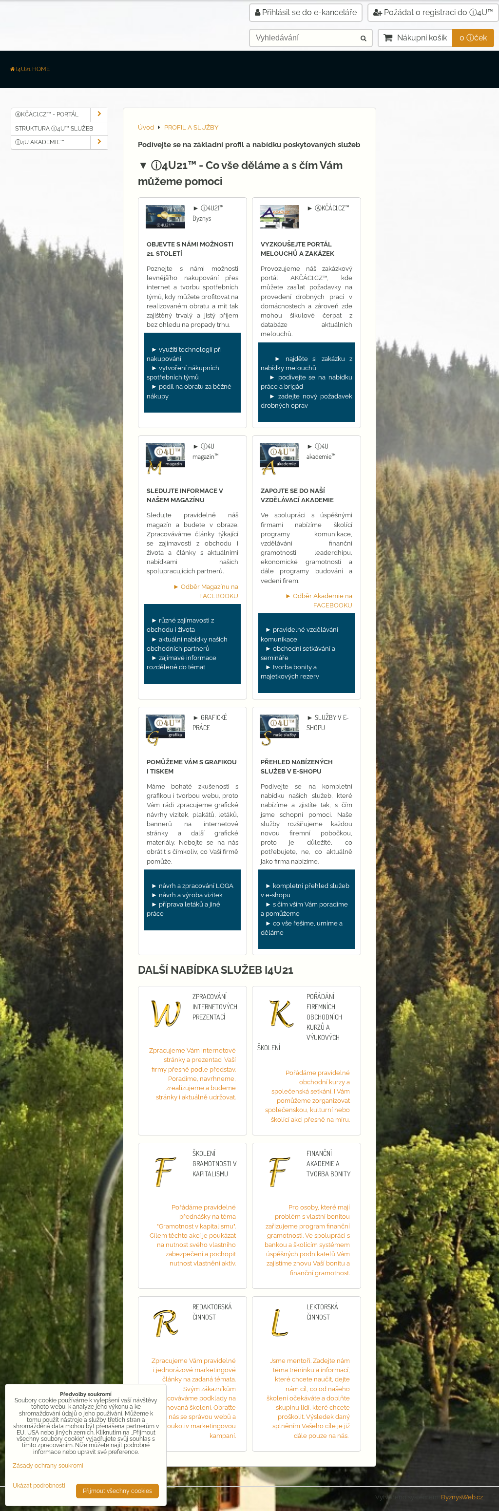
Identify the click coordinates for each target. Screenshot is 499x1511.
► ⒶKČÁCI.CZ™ (328, 208)
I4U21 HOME (33, 69)
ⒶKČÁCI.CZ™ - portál (46, 114)
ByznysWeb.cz (462, 1497)
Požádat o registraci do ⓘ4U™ (437, 12)
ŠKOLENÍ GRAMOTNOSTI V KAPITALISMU (214, 1163)
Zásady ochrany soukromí (48, 1465)
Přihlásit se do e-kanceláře (308, 12)
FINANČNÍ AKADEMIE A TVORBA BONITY (328, 1163)
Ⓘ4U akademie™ (39, 142)
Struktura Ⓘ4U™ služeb (54, 128)
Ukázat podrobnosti (39, 1486)
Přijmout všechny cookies (117, 1491)
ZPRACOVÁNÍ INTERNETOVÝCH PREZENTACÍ (214, 1006)
